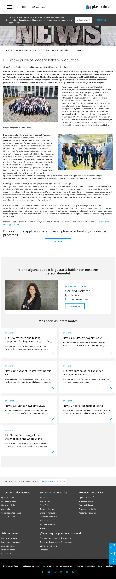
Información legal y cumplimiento (57, 566)
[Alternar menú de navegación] (9, 7)
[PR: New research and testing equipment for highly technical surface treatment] (51, 354)
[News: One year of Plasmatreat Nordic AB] (51, 389)
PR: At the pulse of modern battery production (63, 50)
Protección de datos (30, 566)
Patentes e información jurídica (88, 566)
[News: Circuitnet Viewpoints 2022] (109, 354)
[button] (18, 7)
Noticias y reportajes (14, 50)
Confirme (101, 20)
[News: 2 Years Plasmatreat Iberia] (109, 418)
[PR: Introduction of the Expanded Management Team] (109, 389)
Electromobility (58, 241)
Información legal (10, 566)
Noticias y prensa (33, 50)
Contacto (75, 306)
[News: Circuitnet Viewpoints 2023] (51, 418)
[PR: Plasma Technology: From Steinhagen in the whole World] (51, 451)
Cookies (109, 566)
